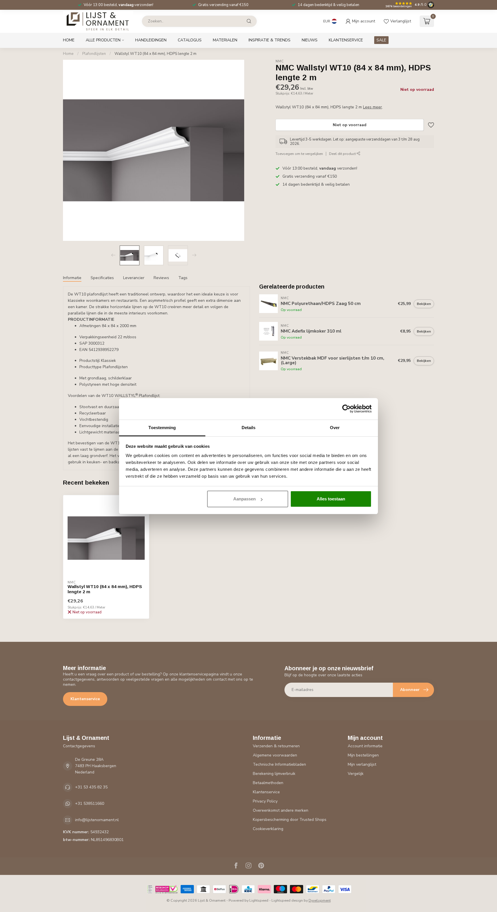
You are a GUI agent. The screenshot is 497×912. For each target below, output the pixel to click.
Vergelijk (356, 773)
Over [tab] (335, 427)
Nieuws (310, 40)
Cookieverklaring (268, 829)
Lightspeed (258, 900)
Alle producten (103, 40)
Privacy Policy (265, 801)
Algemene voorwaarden (275, 755)
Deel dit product (343, 153)
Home (68, 40)
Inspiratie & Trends (269, 40)
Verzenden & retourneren (276, 746)
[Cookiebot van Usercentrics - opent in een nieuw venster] (346, 408)
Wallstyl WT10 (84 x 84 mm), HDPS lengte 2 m (155, 53)
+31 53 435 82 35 (91, 787)
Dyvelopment (320, 900)
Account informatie (365, 746)
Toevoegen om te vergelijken (299, 153)
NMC (280, 61)
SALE (381, 40)
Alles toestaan (331, 498)
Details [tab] (249, 427)
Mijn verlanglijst (362, 764)
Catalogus (190, 40)
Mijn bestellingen (363, 755)
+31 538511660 (89, 803)
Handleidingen (151, 40)
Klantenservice (346, 40)
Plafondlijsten (94, 53)
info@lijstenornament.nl (97, 820)
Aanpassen (244, 498)
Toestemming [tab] (162, 427)
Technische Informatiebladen (279, 764)
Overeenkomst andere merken (280, 810)
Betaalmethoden (268, 783)
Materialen (225, 40)
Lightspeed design (287, 900)
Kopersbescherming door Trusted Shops (289, 819)
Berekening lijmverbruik (274, 773)
